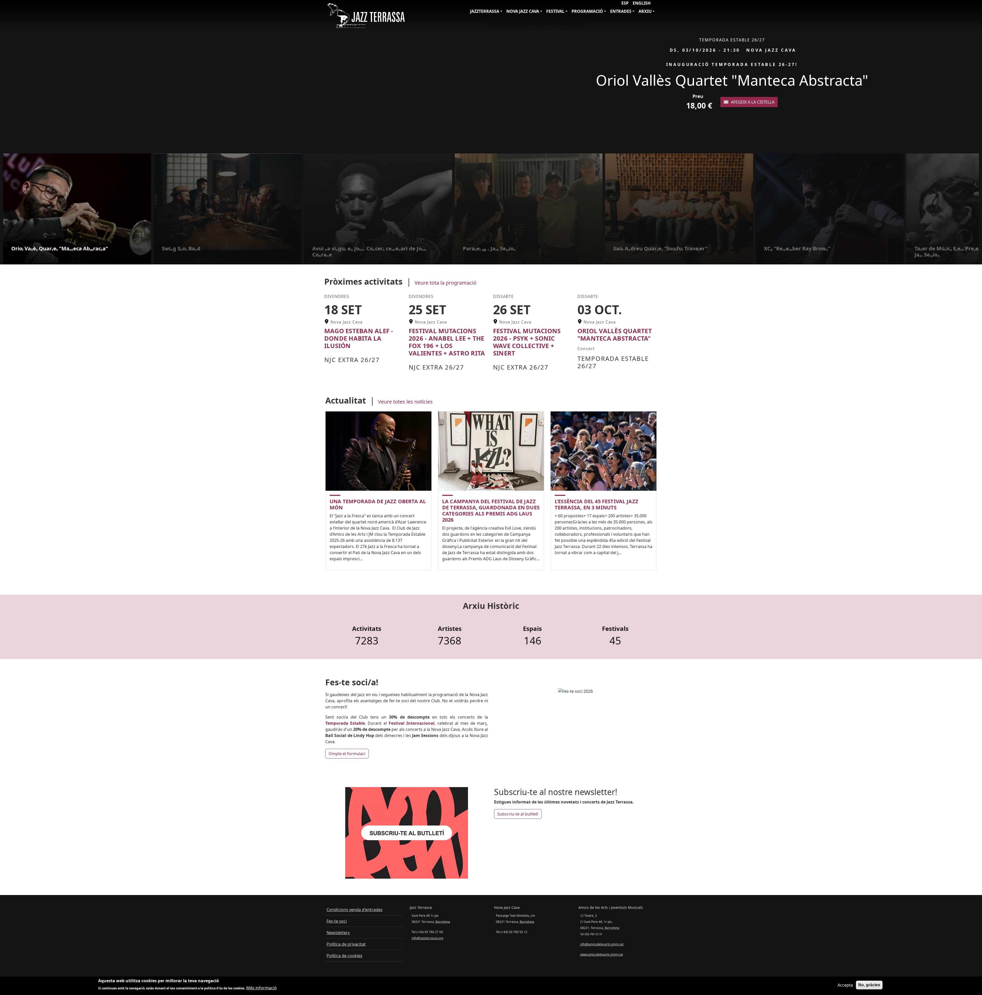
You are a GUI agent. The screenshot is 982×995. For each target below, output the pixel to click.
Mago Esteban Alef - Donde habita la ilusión (358, 338)
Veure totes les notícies (405, 401)
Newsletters (338, 932)
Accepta (845, 985)
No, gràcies (869, 985)
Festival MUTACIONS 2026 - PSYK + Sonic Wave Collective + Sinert (527, 342)
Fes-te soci (337, 921)
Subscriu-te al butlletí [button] (517, 814)
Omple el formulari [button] (347, 753)
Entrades (620, 11)
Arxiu (645, 11)
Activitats (366, 628)
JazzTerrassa (484, 11)
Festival (555, 11)
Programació (587, 11)
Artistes (450, 628)
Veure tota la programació (445, 282)
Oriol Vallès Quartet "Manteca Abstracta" (614, 334)
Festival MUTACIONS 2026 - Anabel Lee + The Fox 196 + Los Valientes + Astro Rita (447, 342)
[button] (976, 76)
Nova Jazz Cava (522, 11)
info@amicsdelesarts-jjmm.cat (601, 944)
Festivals (615, 628)
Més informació (261, 988)
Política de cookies (344, 955)
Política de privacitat (346, 944)
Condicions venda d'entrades (355, 909)
